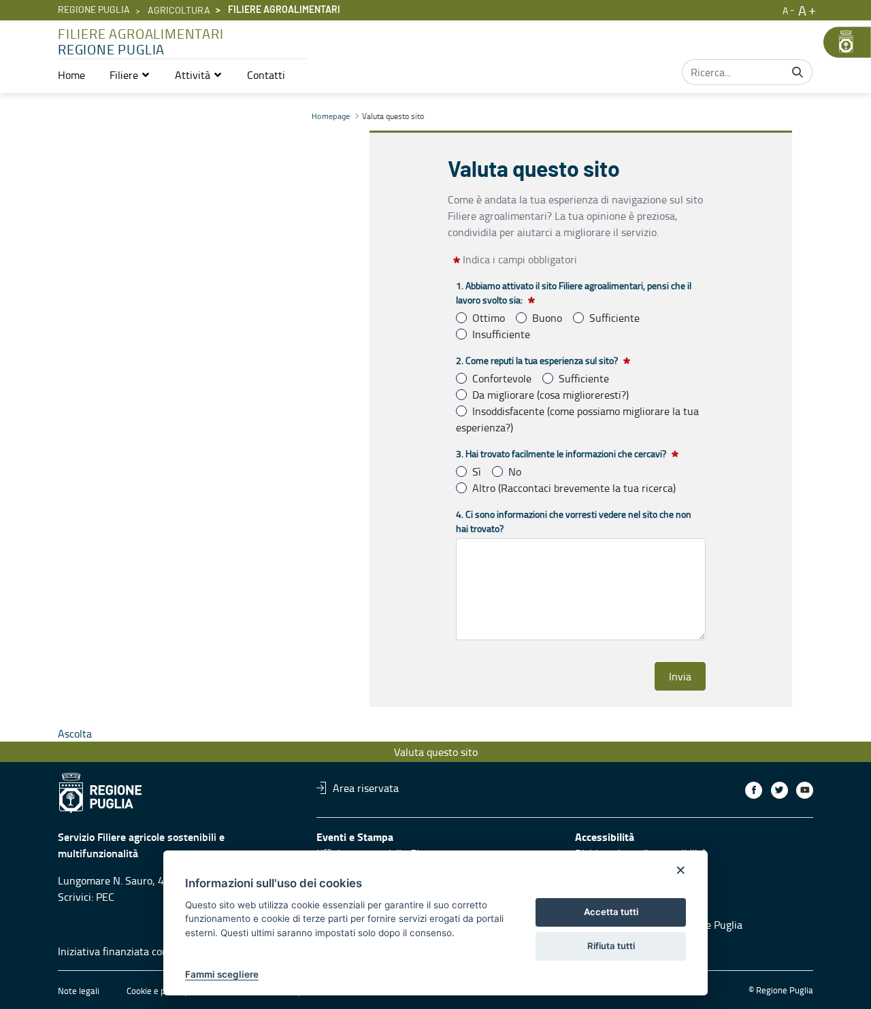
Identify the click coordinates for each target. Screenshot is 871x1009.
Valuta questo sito (436, 751)
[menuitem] (71, 75)
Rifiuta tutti (611, 945)
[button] (130, 75)
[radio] (461, 317)
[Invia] (797, 72)
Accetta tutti (611, 911)
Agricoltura (179, 11)
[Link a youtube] (804, 790)
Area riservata (366, 788)
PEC (105, 896)
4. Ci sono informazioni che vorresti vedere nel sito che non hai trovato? (573, 521)
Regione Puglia (94, 10)
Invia (680, 676)
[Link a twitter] (779, 790)
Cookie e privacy (157, 991)
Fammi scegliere (222, 974)
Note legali (78, 991)
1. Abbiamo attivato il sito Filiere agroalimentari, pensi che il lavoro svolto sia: (573, 292)
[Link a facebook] (753, 790)
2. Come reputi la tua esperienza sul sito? (537, 360)
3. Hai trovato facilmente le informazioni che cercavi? (561, 453)
